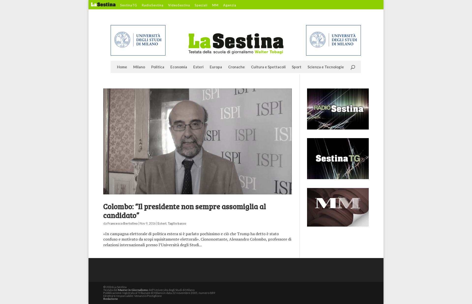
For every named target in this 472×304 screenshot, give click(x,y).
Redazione (110, 299)
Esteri (198, 67)
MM (215, 5)
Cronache (236, 67)
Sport (296, 67)
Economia (178, 67)
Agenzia (229, 5)
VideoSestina (179, 5)
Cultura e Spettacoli (268, 67)
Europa (216, 67)
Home (122, 67)
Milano (139, 67)
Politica (157, 67)
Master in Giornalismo (133, 290)
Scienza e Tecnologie (326, 67)
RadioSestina (152, 5)
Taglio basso (177, 223)
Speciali (201, 5)
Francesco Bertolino (122, 223)
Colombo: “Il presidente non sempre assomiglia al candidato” (184, 210)
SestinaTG (128, 5)
